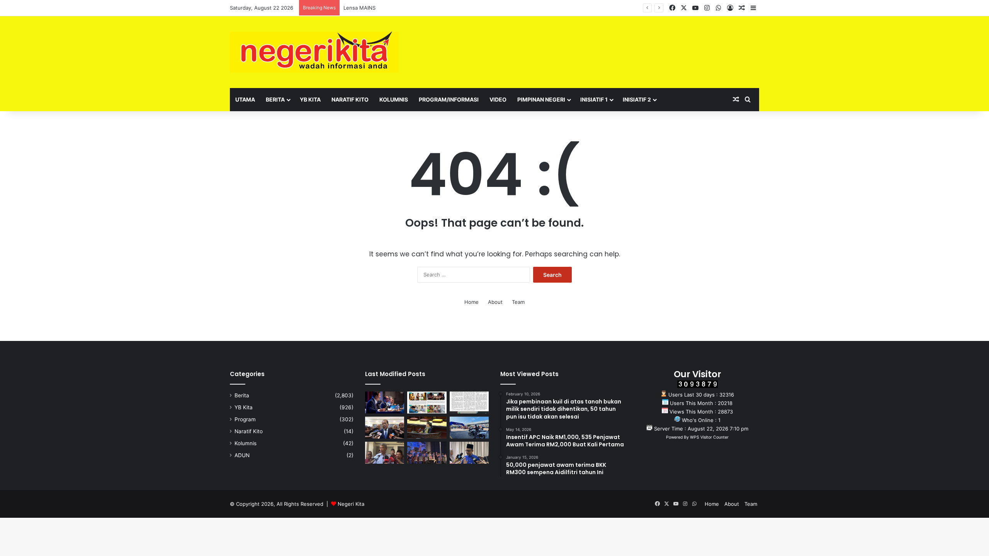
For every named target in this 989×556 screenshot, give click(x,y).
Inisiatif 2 (637, 99)
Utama (245, 99)
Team (518, 302)
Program (245, 419)
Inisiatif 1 (594, 99)
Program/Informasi (449, 99)
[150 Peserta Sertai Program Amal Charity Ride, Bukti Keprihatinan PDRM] (469, 428)
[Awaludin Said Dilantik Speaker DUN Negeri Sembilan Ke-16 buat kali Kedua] (426, 428)
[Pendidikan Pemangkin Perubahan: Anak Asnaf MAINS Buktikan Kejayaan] (469, 403)
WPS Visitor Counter (709, 437)
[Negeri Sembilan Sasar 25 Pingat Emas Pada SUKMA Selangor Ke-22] (469, 453)
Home (471, 302)
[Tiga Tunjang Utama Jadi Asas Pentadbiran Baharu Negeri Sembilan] (426, 453)
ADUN (242, 455)
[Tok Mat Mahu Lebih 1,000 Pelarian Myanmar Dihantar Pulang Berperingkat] (384, 453)
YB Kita (310, 99)
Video (497, 99)
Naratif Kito (350, 99)
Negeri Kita (351, 504)
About (495, 302)
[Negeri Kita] (314, 52)
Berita (275, 99)
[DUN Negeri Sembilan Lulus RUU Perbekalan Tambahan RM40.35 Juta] (384, 428)
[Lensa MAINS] (426, 403)
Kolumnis (393, 99)
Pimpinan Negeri (541, 99)
